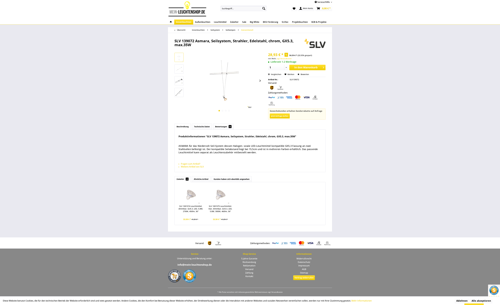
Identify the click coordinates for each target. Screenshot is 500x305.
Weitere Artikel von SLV (192, 166)
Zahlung (249, 272)
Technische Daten (202, 126)
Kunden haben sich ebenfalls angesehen (231, 179)
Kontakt (249, 276)
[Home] (171, 22)
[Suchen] (264, 8)
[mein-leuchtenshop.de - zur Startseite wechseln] (188, 9)
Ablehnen (462, 300)
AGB (304, 269)
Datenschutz (304, 262)
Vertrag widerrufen (304, 277)
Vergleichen (275, 74)
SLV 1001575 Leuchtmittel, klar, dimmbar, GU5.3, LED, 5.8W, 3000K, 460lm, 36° (220, 209)
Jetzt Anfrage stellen (279, 116)
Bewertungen (223, 126)
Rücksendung (249, 262)
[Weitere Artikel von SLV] (315, 43)
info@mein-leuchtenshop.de (194, 264)
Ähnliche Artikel (201, 179)
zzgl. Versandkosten (284, 58)
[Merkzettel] (294, 8)
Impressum (304, 265)
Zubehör (182, 179)
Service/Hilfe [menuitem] (323, 2)
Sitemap (304, 272)
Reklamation (249, 265)
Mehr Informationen (361, 300)
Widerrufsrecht (304, 258)
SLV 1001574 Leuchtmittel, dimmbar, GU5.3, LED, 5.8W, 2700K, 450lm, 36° (191, 209)
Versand (249, 269)
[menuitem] (244, 8)
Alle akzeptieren (481, 300)
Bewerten (304, 74)
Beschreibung (183, 126)
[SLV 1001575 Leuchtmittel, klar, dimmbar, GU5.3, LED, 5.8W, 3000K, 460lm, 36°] (220, 194)
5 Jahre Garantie (249, 258)
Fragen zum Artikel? (190, 163)
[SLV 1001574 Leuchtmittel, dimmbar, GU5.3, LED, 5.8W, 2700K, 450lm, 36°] (191, 194)
